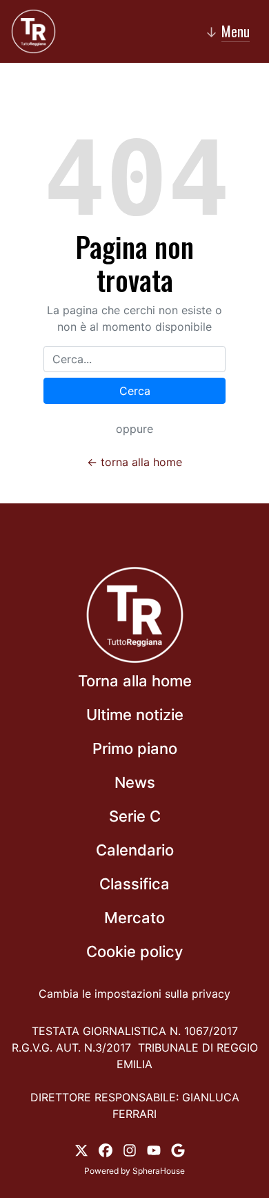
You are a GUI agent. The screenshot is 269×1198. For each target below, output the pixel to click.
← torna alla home (134, 462)
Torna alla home (135, 681)
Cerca (134, 391)
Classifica (134, 884)
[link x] (81, 1149)
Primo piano (134, 748)
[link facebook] (105, 1149)
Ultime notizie (134, 715)
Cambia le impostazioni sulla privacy (134, 994)
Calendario (135, 850)
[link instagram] (130, 1149)
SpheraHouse (158, 1171)
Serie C (135, 816)
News (134, 782)
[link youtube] (154, 1149)
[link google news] (178, 1149)
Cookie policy (134, 951)
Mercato (134, 918)
